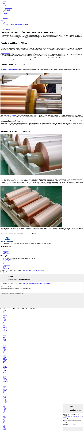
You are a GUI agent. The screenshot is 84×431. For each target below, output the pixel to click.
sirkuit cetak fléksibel (5, 53)
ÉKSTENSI (7, 9)
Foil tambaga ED (8, 6)
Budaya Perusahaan (9, 16)
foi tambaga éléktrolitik (11, 115)
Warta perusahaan (6, 29)
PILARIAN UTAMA (40, 270)
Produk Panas (25, 270)
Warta (4, 11)
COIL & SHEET (8, 8)
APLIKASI (7, 10)
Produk (4, 4)
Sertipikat (7, 15)
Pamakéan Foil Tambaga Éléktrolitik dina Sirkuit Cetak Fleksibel (15, 24)
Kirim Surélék (3, 272)
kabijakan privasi (6, 253)
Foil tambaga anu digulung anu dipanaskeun (9, 69)
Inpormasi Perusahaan (9, 14)
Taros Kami (5, 18)
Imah (4, 3)
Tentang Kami (5, 13)
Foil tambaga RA (8, 5)
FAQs (4, 12)
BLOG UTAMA (32, 270)
